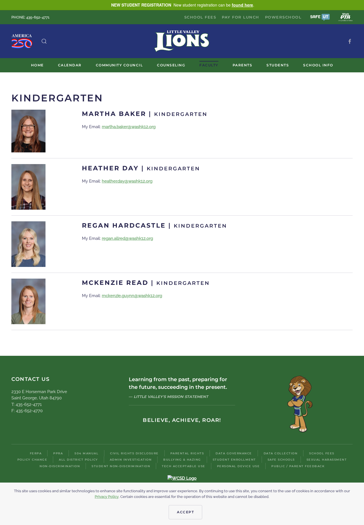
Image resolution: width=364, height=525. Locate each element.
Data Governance (234, 453)
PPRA (58, 453)
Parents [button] (243, 65)
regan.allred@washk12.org (127, 238)
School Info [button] (318, 65)
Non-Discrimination (60, 466)
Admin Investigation (131, 459)
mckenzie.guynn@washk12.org (132, 295)
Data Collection (281, 453)
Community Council (119, 65)
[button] (320, 17)
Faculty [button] (208, 65)
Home (37, 65)
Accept (185, 512)
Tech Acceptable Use (183, 466)
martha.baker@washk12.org (129, 126)
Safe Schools (281, 459)
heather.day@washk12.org (127, 181)
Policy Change (32, 459)
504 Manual (86, 453)
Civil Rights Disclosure (134, 453)
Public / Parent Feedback (297, 466)
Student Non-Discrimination (121, 466)
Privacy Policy (107, 497)
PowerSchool (283, 17)
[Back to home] (182, 41)
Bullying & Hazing (182, 459)
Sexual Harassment (327, 459)
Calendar (70, 65)
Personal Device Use (238, 466)
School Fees (200, 17)
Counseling (171, 65)
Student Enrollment (234, 459)
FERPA (36, 453)
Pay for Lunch (240, 17)
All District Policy (78, 459)
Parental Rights (187, 453)
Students (277, 65)
